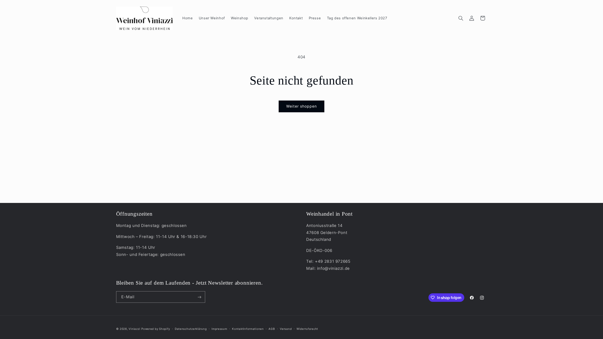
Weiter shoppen (301, 106)
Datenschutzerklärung (191, 329)
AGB (272, 329)
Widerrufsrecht (307, 329)
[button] (460, 18)
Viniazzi (134, 329)
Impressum (219, 329)
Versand (286, 329)
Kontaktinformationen (248, 329)
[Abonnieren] (199, 297)
